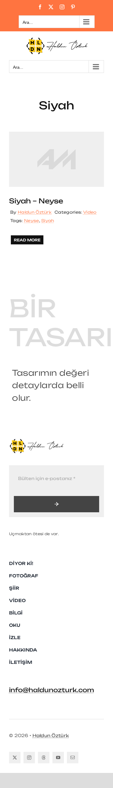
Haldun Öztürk (35, 212)
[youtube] (58, 757)
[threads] (43, 757)
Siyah (47, 220)
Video (90, 212)
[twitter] (14, 757)
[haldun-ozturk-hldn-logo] (36, 441)
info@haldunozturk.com (51, 690)
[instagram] (29, 757)
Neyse (31, 220)
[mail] (72, 757)
